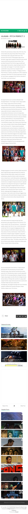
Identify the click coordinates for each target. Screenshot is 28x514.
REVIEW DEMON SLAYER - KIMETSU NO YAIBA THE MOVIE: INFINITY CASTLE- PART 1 (11, 485)
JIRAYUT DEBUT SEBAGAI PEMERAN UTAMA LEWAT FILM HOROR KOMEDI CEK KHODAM (11, 494)
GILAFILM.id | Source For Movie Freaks (18, 507)
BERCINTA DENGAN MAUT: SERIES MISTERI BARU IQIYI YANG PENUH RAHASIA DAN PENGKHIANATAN (11, 450)
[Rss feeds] (26, 30)
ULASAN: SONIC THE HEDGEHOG (11, 440)
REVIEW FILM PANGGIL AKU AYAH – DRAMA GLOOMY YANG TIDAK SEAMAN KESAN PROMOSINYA (11, 459)
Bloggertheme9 (11, 508)
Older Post (22, 405)
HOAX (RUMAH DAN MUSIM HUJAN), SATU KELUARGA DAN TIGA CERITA (10, 433)
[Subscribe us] (24, 30)
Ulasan (9, 38)
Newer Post (5, 405)
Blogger (23, 502)
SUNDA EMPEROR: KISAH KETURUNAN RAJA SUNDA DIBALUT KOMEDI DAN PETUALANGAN (9, 425)
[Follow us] (20, 30)
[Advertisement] (14, 14)
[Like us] (18, 30)
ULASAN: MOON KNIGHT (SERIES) (11, 414)
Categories (5, 30)
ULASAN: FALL (6, 475)
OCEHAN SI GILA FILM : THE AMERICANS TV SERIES (9, 467)
